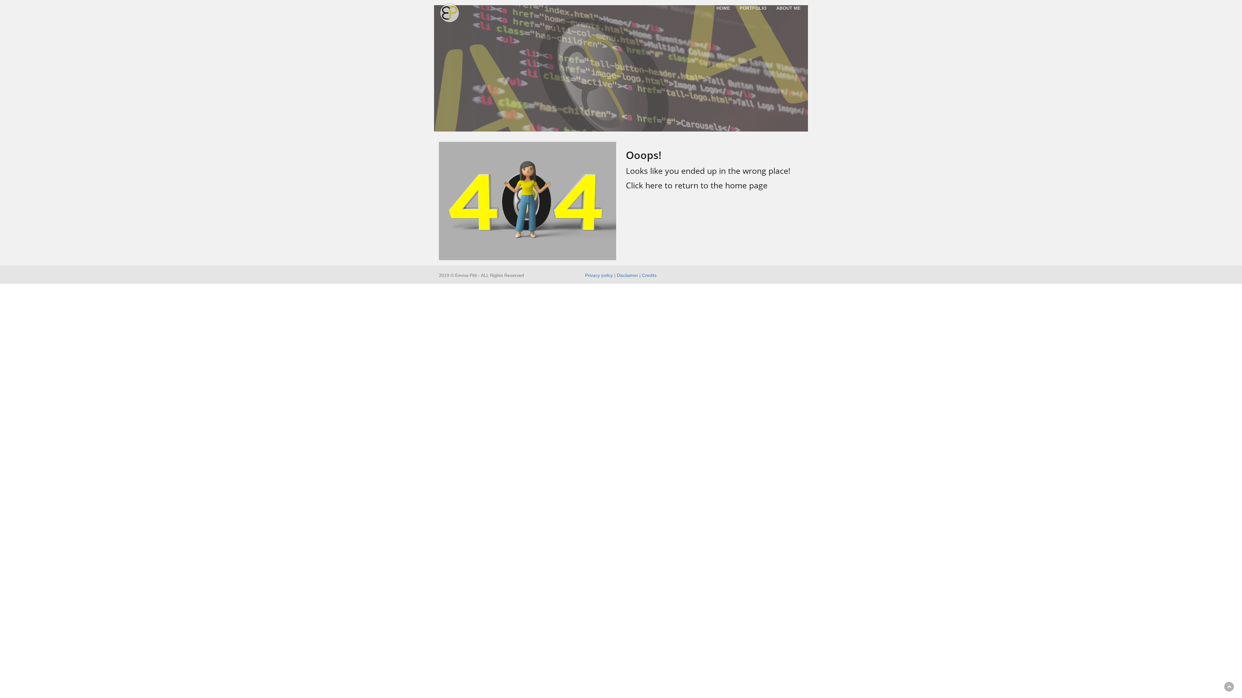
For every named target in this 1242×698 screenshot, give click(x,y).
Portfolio (753, 8)
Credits (649, 275)
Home (723, 8)
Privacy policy (599, 275)
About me (788, 8)
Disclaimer (627, 275)
